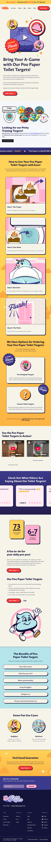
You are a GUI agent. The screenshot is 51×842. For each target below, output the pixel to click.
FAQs (34, 8)
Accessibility (30, 830)
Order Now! (6, 816)
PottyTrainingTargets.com (35, 133)
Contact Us (29, 822)
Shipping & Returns (31, 825)
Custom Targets (6, 822)
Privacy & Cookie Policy (33, 839)
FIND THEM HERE (8, 140)
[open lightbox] (24, 37)
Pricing (19, 8)
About (29, 8)
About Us (18, 816)
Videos (17, 822)
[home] (5, 8)
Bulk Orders (5, 825)
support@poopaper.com (18, 806)
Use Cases (13, 8)
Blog (25, 8)
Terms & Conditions (43, 839)
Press (17, 819)
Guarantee (29, 827)
